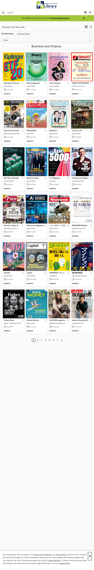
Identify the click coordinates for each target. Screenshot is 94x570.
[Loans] (85, 13)
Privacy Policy (61, 555)
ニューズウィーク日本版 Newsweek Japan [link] (58, 226)
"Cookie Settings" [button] (54, 560)
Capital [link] (29, 273)
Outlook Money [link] (33, 320)
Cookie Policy (64, 563)
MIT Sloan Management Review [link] (12, 178)
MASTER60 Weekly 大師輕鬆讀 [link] (81, 226)
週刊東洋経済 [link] (77, 273)
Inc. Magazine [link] (55, 178)
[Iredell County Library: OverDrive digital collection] (47, 5)
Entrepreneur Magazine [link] (81, 178)
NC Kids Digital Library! (60, 18)
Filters (6, 40)
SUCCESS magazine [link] (57, 320)
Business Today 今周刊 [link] (12, 226)
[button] (86, 27)
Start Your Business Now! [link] (12, 131)
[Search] (3, 12)
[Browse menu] (90, 12)
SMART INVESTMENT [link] (80, 83)
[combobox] (42, 12)
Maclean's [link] (53, 131)
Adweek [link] (7, 273)
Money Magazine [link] (33, 83)
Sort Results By (8, 34)
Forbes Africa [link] (9, 320)
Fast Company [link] (55, 83)
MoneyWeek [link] (31, 131)
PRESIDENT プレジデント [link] (58, 273)
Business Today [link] (33, 178)
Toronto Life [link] (77, 131)
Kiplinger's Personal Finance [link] (12, 83)
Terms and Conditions (43, 555)
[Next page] (61, 340)
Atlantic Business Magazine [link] (81, 320)
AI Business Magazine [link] (35, 226)
